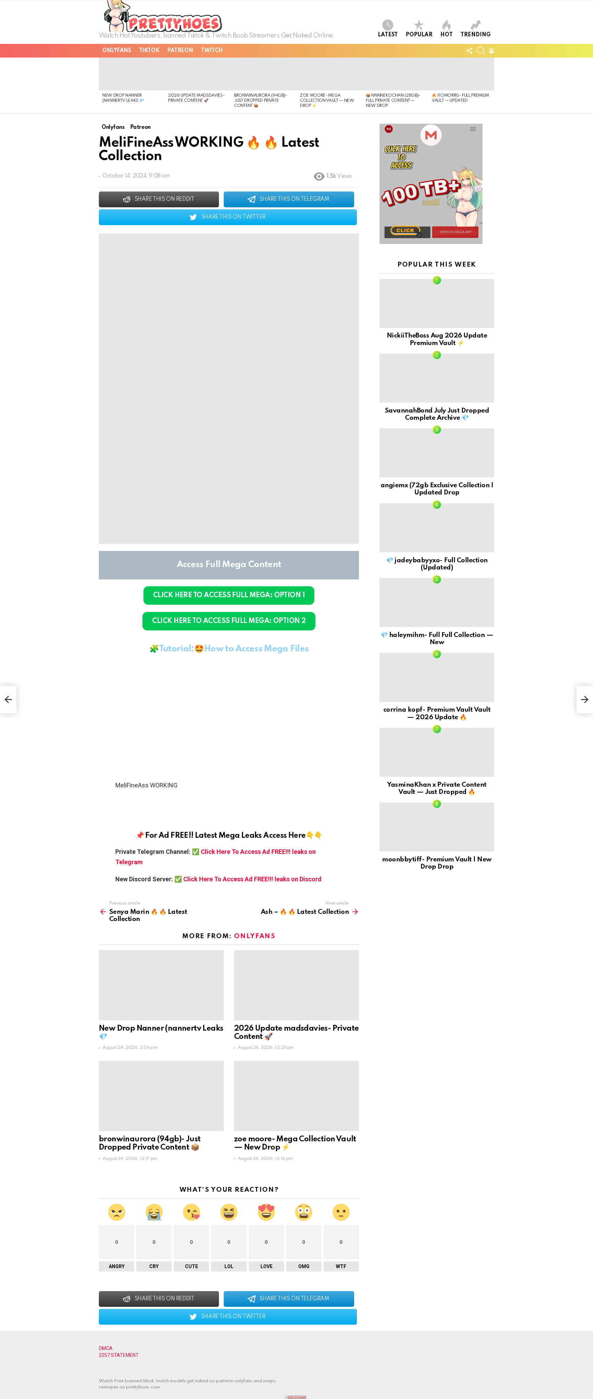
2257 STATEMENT (119, 1355)
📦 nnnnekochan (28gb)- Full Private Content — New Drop (393, 101)
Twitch (211, 50)
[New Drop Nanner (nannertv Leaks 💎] (132, 74)
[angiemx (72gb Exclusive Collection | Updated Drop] (437, 452)
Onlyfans (116, 50)
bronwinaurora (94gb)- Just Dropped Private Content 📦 (260, 101)
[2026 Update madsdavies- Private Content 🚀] (198, 74)
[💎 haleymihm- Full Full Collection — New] (437, 602)
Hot (446, 35)
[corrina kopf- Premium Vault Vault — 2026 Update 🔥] (437, 677)
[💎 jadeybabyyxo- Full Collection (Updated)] (437, 527)
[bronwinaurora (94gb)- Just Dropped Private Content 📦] (263, 74)
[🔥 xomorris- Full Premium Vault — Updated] (461, 74)
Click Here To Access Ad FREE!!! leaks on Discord (252, 879)
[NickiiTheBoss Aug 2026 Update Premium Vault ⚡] (437, 303)
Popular (419, 35)
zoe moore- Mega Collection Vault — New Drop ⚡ (327, 101)
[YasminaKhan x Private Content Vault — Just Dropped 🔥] (437, 752)
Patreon (180, 50)
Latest (388, 35)
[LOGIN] (491, 50)
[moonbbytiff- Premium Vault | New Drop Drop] (437, 826)
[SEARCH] (481, 51)
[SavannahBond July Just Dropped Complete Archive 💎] (437, 378)
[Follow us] (469, 51)
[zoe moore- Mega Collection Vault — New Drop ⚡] (329, 74)
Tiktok (149, 50)
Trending (476, 35)
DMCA (106, 1348)
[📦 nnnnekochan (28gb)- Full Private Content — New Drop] (395, 74)
